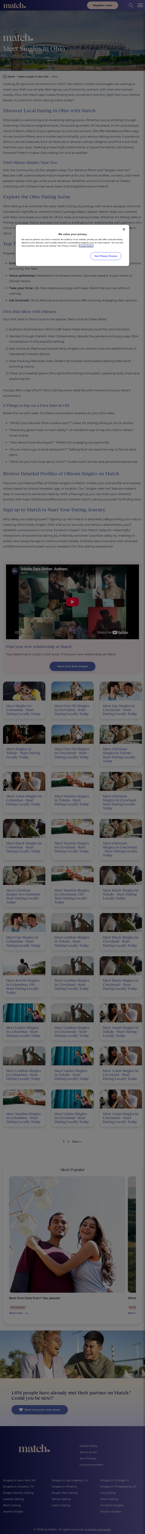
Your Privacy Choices (105, 256)
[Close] (124, 229)
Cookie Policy (86, 246)
